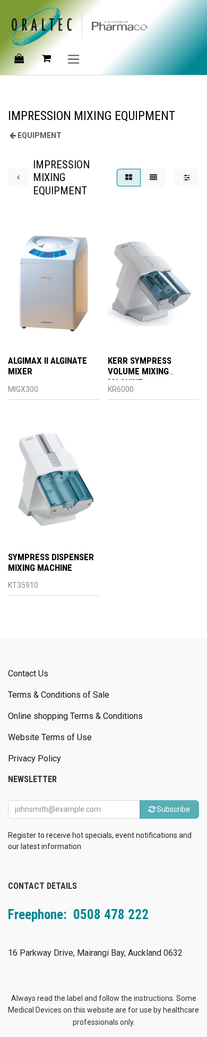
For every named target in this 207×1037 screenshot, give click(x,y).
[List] (153, 177)
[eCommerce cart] (46, 58)
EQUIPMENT (40, 135)
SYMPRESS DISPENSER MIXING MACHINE (51, 562)
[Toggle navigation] (73, 59)
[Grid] (128, 177)
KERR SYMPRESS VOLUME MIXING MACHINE (139, 371)
